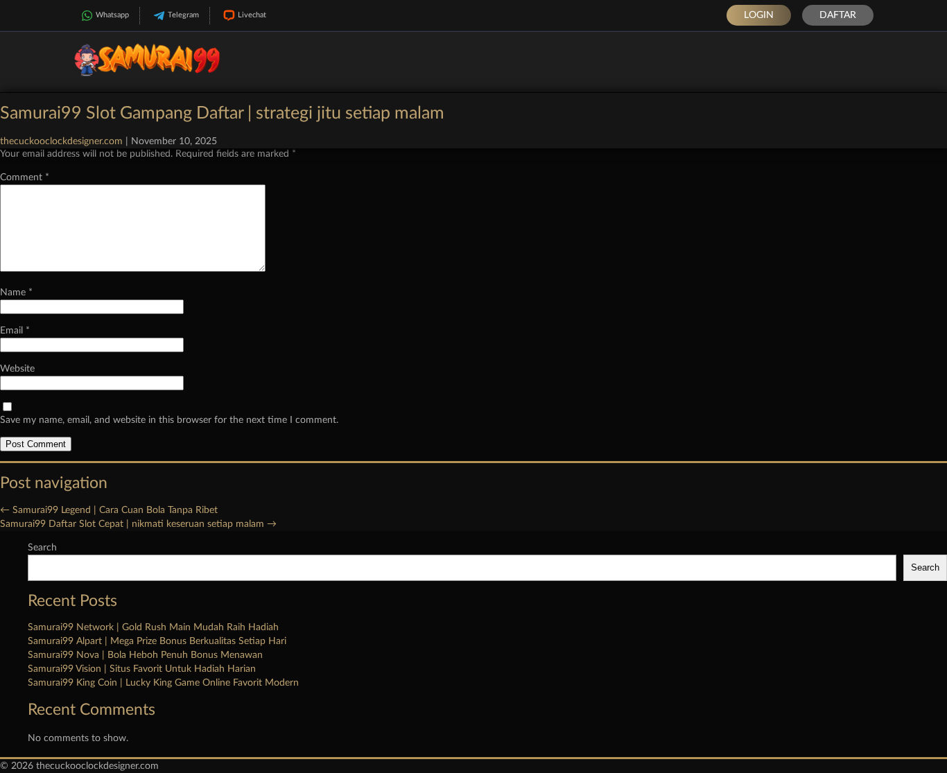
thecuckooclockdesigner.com (61, 141)
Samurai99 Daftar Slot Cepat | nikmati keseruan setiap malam (138, 524)
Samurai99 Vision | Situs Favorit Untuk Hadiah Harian (142, 669)
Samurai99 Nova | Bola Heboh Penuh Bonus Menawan (145, 655)
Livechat (252, 15)
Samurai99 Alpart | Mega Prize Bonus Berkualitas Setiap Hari (157, 641)
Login (759, 15)
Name (16, 292)
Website (17, 369)
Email (15, 331)
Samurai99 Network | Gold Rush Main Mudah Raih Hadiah (153, 627)
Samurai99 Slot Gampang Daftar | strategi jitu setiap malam (222, 113)
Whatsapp (112, 15)
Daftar (837, 15)
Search (42, 548)
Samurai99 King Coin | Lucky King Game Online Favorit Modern (163, 683)
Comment (24, 177)
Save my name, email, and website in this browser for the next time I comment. (169, 420)
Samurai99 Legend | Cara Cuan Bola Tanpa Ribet (109, 510)
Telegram (183, 15)
